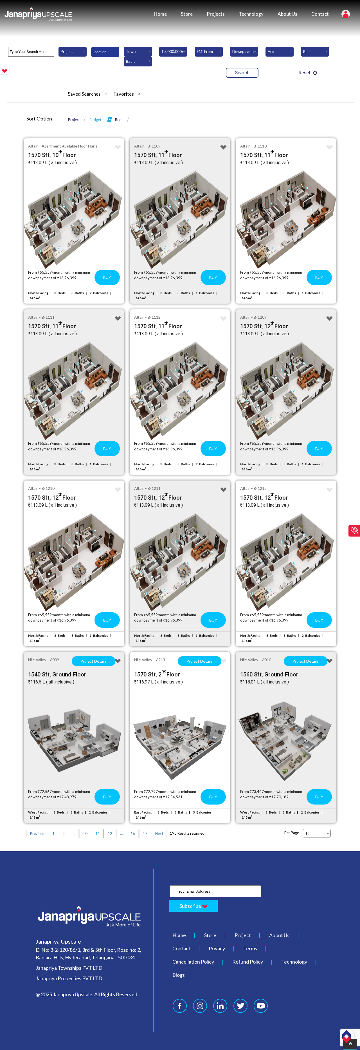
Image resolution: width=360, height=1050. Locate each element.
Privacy (217, 948)
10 (85, 833)
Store (187, 14)
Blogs (178, 975)
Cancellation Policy (193, 962)
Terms (250, 948)
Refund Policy (247, 962)
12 (110, 833)
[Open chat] (346, 1036)
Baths (79, 293)
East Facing (143, 812)
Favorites (127, 94)
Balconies (100, 293)
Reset (304, 72)
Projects (216, 14)
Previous (37, 833)
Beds (119, 119)
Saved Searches (87, 94)
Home (160, 14)
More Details (74, 219)
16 (132, 833)
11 (97, 833)
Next (159, 833)
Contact (320, 14)
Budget (95, 119)
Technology (251, 14)
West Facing (38, 812)
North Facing (38, 293)
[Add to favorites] (117, 147)
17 (145, 833)
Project (74, 119)
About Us (287, 14)
